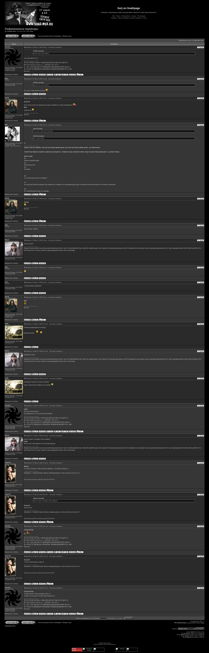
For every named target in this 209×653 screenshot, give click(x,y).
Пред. (14, 31)
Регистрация (141, 16)
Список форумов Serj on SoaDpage (49, 36)
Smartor (109, 643)
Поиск (118, 16)
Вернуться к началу (11, 74)
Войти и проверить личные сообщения (130, 18)
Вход (144, 18)
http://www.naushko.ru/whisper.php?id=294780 (39, 479)
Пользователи (125, 16)
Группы (134, 16)
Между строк (67, 36)
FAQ (113, 16)
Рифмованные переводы (21, 28)
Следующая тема (197, 40)
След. (31, 31)
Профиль (114, 18)
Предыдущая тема (185, 40)
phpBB (100, 644)
